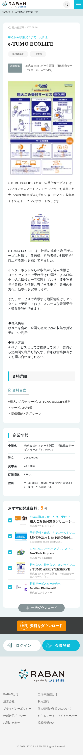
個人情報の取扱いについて (55, 708)
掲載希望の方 (46, 722)
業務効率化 (18, 54)
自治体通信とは (47, 694)
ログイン (24, 645)
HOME (6, 12)
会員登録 (63, 645)
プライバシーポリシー (17, 708)
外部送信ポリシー (14, 715)
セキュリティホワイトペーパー (57, 715)
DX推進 (38, 54)
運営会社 (9, 701)
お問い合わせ (11, 722)
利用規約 (43, 701)
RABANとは (11, 694)
